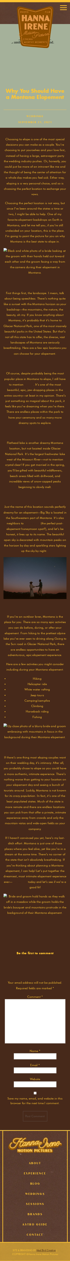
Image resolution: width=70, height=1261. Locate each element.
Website (35, 1079)
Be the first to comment (35, 953)
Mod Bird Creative (46, 1250)
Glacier (28, 384)
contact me (20, 882)
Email (35, 1065)
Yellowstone (32, 523)
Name (35, 1051)
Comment (35, 997)
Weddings (35, 116)
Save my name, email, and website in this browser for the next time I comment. (34, 1101)
